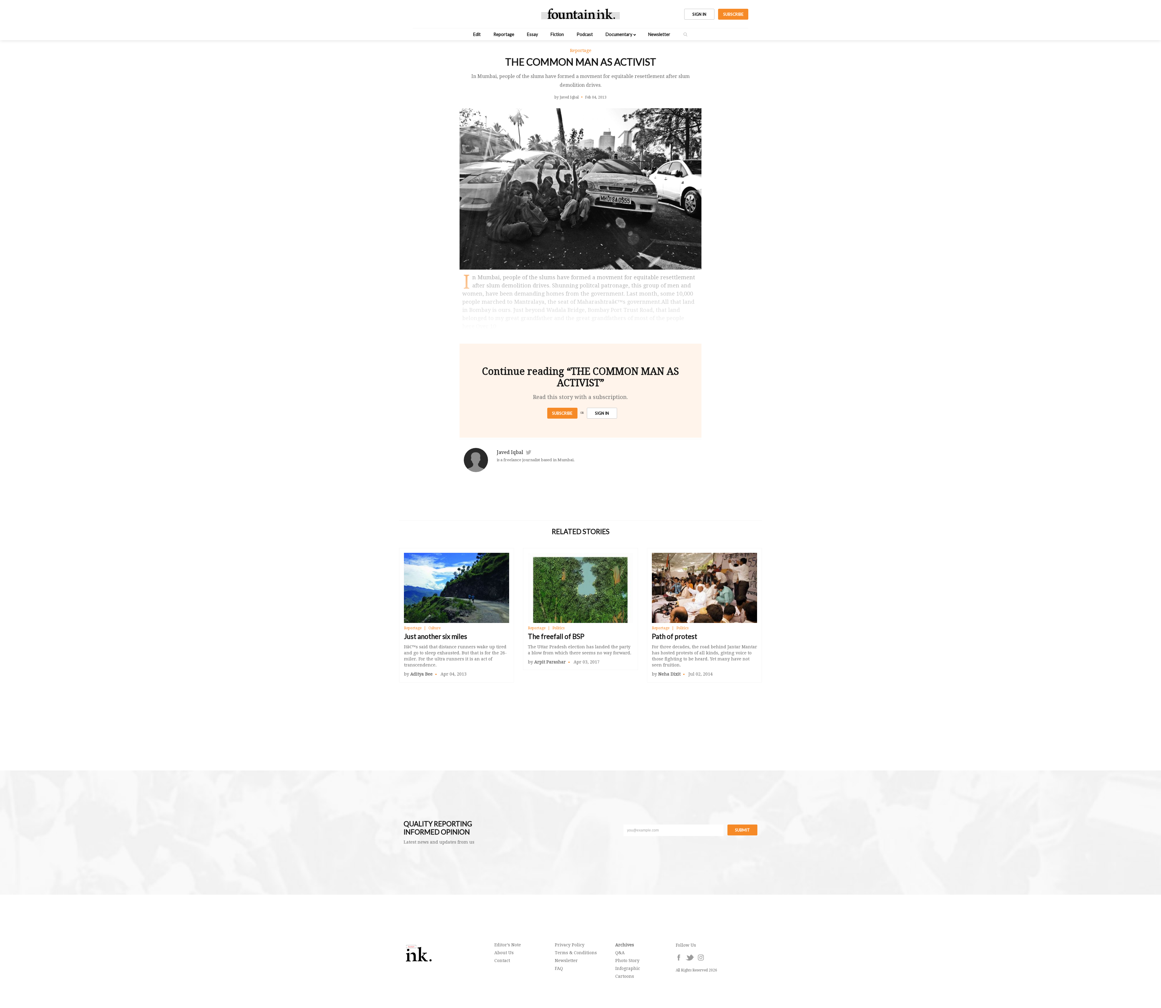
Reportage (503, 34)
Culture (434, 628)
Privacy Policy (569, 944)
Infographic (627, 968)
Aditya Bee (421, 674)
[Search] (685, 34)
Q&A (620, 952)
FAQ (559, 968)
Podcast (585, 34)
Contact (502, 960)
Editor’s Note (507, 944)
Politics (558, 628)
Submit (742, 830)
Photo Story (627, 960)
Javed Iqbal (510, 452)
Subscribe (562, 413)
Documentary (619, 34)
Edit (477, 34)
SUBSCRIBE (733, 14)
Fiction (557, 34)
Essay (532, 34)
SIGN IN (699, 14)
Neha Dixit (669, 674)
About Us (504, 952)
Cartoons (624, 976)
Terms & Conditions (576, 952)
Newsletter (659, 34)
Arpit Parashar (550, 662)
